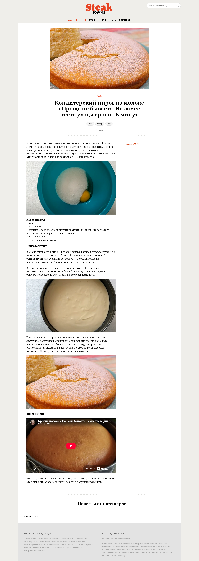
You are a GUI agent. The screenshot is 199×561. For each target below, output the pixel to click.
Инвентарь (109, 20)
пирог (90, 123)
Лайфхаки (125, 20)
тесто (109, 123)
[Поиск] (177, 5)
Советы (94, 20)
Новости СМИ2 (131, 144)
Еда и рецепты (76, 20)
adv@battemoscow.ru (120, 538)
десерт (100, 123)
